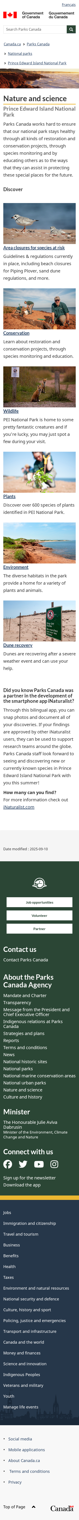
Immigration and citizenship (29, 1223)
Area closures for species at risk (34, 247)
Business (11, 1245)
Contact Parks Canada (25, 960)
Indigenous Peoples (21, 1374)
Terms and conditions (25, 1047)
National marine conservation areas (39, 1076)
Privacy (15, 1482)
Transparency (17, 1002)
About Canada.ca (24, 1460)
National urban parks (24, 1083)
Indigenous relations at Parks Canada (33, 1023)
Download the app (22, 1185)
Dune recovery (17, 645)
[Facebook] (7, 1166)
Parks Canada (38, 44)
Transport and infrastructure (29, 1331)
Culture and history (22, 1097)
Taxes (8, 1277)
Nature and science (22, 1090)
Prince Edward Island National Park (37, 63)
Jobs (7, 1212)
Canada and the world (23, 1342)
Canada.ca (12, 44)
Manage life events (20, 1407)
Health (9, 1266)
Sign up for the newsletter (29, 1178)
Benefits (11, 1255)
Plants (9, 496)
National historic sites (25, 1062)
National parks (20, 53)
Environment (16, 567)
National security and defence (31, 1299)
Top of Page (14, 1506)
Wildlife (11, 411)
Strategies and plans (24, 1033)
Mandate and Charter (25, 995)
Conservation (16, 333)
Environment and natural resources (36, 1288)
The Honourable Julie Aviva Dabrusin (35, 1129)
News (9, 1054)
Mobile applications (26, 1449)
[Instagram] (54, 1166)
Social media (20, 1439)
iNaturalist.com (18, 807)
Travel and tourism (20, 1234)
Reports (11, 1040)
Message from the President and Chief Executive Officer (36, 1012)
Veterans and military (23, 1385)
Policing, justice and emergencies (34, 1320)
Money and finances (22, 1353)
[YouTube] (39, 1166)
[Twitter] (23, 1166)
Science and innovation (25, 1363)
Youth (8, 1396)
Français (69, 4)
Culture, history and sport (27, 1309)
